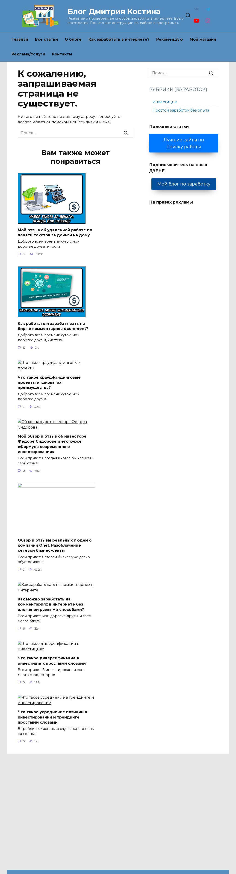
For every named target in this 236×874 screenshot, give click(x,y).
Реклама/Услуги (28, 54)
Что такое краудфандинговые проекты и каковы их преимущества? (49, 382)
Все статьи (46, 39)
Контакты (62, 54)
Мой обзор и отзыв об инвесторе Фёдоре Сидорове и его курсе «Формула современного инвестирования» (52, 444)
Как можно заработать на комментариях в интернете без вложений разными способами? (51, 604)
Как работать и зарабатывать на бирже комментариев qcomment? (53, 326)
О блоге (73, 39)
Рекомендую (169, 39)
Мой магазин (203, 39)
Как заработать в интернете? (118, 39)
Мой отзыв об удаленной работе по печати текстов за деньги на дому (55, 232)
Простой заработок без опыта (181, 110)
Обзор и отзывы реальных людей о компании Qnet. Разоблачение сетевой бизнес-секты (54, 545)
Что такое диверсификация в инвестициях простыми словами (52, 660)
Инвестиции (165, 102)
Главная (20, 39)
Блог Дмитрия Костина (114, 11)
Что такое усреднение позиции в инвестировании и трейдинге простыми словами (52, 717)
